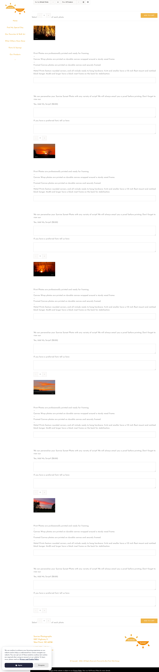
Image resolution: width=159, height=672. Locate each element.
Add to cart (149, 15)
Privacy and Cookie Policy (29, 659)
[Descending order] (58, 2)
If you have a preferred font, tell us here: (52, 121)
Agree (20, 665)
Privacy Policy (77, 670)
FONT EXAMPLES (50, 99)
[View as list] (88, 2)
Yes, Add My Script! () (46, 104)
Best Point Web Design (112, 661)
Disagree (41, 665)
